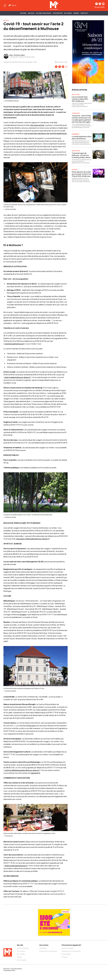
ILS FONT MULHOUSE (43, 13)
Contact (84, 13)
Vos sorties (57, 13)
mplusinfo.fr (35, 773)
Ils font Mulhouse (23, 948)
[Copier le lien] (66, 66)
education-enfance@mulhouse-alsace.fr (32, 539)
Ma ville (20, 945)
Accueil (23, 13)
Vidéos (76, 13)
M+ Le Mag (68, 13)
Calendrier (43, 948)
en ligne (23, 614)
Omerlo (13, 970)
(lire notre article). (37, 125)
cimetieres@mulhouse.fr (14, 344)
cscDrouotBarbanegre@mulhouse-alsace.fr (22, 770)
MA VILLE (31, 13)
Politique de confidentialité (71, 951)
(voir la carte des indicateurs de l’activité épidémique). (45, 133)
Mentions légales (68, 948)
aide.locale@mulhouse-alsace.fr (17, 377)
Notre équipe (21, 960)
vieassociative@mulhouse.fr (16, 866)
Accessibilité (66, 954)
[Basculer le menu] (4, 5)
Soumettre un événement (48, 951)
